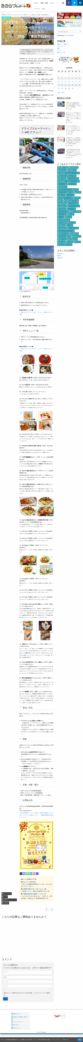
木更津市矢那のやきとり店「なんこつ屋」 (35, 889)
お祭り (62, 242)
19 (58, 85)
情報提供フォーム (17, 1013)
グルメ (36, 3)
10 (76, 78)
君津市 (62, 170)
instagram (60, 258)
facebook (59, 254)
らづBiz (62, 209)
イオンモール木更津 (65, 192)
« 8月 (58, 92)
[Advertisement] (40, 938)
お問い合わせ (16, 1024)
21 (65, 85)
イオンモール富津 (65, 236)
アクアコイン (73, 228)
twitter (59, 256)
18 (79, 81)
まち (43, 8)
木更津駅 (72, 170)
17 (76, 81)
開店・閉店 (44, 3)
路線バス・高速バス (63, 44)
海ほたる (77, 236)
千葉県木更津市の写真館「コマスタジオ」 (35, 894)
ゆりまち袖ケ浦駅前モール (67, 222)
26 (58, 88)
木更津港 (62, 206)
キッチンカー (63, 211)
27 (62, 88)
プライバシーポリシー (56, 1039)
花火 (71, 214)
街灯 (77, 242)
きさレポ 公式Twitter (29, 882)
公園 (61, 195)
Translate (70, 35)
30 (72, 88)
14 (65, 81)
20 (62, 85)
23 (72, 85)
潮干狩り (62, 239)
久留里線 (74, 233)
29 (69, 88)
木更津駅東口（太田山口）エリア (69, 181)
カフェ (70, 195)
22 (69, 85)
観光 (58, 48)
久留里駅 (62, 228)
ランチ (5, 897)
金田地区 (63, 187)
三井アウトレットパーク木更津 (68, 189)
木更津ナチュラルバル (9, 900)
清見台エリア (63, 233)
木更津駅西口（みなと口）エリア (69, 173)
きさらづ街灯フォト (65, 244)
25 (79, 85)
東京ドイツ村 (61, 52)
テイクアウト (7, 894)
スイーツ (63, 184)
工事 (77, 198)
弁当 (70, 242)
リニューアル (73, 203)
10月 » (63, 92)
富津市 (62, 178)
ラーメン (71, 209)
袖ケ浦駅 (62, 203)
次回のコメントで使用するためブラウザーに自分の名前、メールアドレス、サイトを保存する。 (27, 994)
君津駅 (62, 225)
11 (79, 78)
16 (72, 81)
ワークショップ (74, 206)
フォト (52, 3)
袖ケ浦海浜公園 (64, 220)
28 (65, 88)
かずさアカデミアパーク (66, 231)
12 (58, 81)
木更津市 (6, 903)
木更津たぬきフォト (72, 200)
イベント (37, 8)
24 (76, 85)
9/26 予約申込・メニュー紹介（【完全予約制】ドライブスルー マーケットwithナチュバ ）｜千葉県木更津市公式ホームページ (36, 815)
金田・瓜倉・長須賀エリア (67, 176)
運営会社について (17, 1028)
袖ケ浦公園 (73, 239)
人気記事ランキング (65, 198)
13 (62, 81)
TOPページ (36, 51)
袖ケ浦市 (74, 167)
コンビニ (62, 214)
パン (61, 217)
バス (70, 225)
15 (69, 81)
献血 (69, 217)
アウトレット (61, 46)
